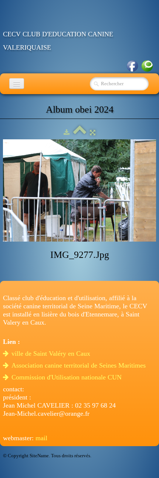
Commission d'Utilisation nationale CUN (67, 377)
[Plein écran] (92, 132)
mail (41, 438)
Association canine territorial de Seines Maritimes (79, 365)
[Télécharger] (67, 132)
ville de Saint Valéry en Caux (51, 353)
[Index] (79, 132)
